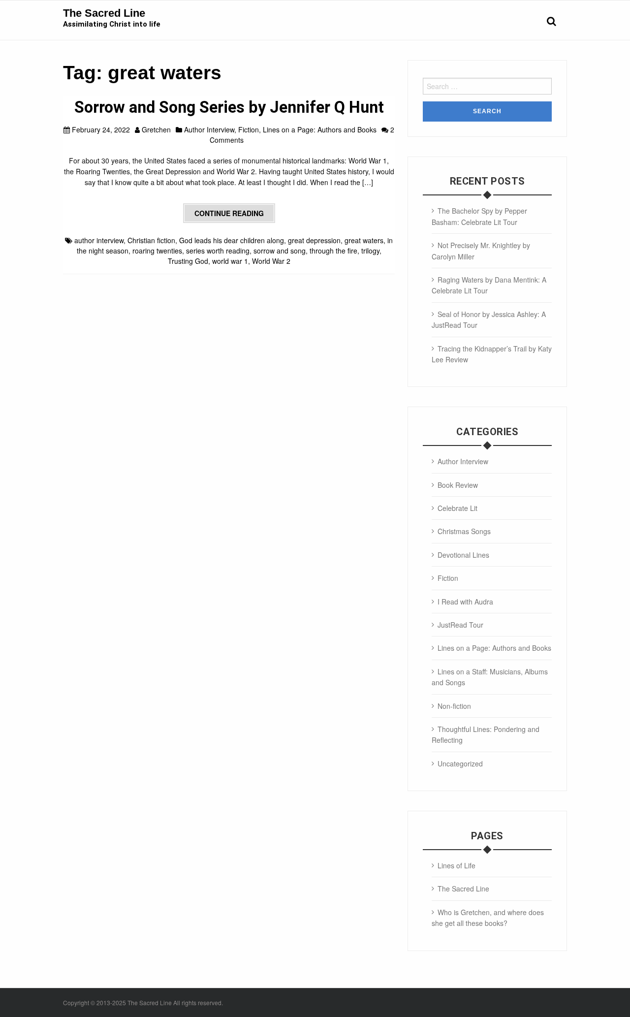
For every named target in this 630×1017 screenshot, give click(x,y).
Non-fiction (454, 706)
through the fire (333, 250)
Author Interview (209, 129)
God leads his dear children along (231, 240)
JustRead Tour (460, 625)
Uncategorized (460, 763)
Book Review (458, 485)
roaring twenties (157, 250)
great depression (314, 240)
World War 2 (271, 261)
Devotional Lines (463, 555)
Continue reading (229, 213)
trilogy (370, 250)
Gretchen (156, 129)
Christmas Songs (464, 531)
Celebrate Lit (457, 508)
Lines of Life (456, 865)
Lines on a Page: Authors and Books (320, 129)
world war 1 (230, 261)
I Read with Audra (465, 601)
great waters (364, 240)
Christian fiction (151, 240)
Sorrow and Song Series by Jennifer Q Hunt (229, 107)
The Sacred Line (104, 13)
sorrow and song (279, 250)
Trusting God (188, 261)
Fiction (248, 129)
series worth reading (218, 250)
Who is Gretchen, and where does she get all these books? (488, 917)
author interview (99, 240)
